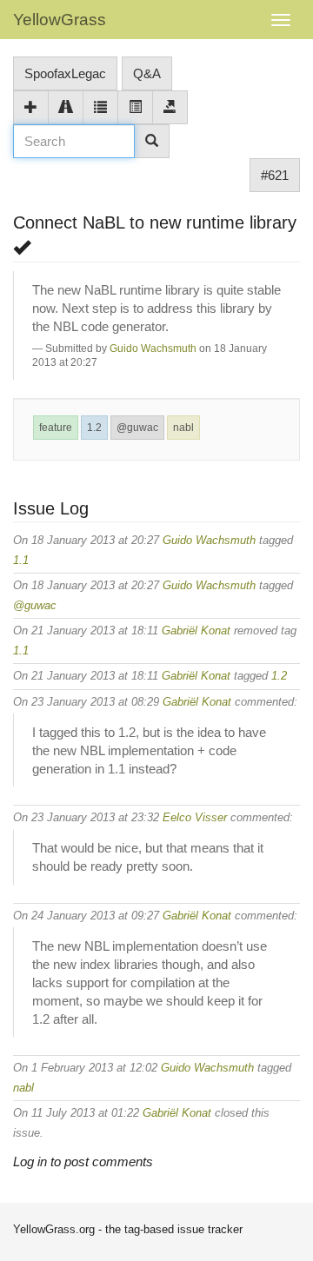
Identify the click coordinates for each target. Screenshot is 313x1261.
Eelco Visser (195, 817)
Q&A (147, 73)
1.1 (21, 560)
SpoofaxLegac (65, 73)
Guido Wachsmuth (153, 348)
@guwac (137, 427)
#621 (275, 175)
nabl (183, 427)
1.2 (94, 427)
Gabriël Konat (196, 630)
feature (55, 427)
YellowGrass (59, 19)
